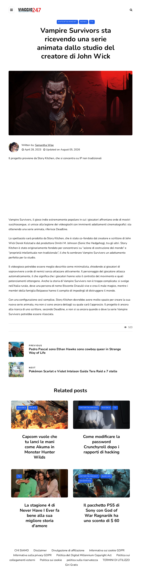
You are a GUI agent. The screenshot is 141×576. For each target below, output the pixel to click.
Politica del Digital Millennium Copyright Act (84, 555)
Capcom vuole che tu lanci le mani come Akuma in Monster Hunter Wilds (39, 447)
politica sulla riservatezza (82, 560)
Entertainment (67, 22)
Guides (22, 407)
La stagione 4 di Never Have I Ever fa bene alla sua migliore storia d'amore (39, 515)
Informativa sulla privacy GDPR (32, 555)
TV (91, 22)
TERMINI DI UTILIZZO (116, 560)
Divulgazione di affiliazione (68, 550)
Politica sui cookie (51, 560)
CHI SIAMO (21, 550)
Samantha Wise (44, 145)
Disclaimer (40, 550)
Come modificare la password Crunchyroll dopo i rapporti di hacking (101, 444)
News (83, 22)
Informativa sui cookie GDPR (106, 550)
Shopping (85, 481)
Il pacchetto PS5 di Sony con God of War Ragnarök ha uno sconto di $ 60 (101, 512)
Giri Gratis (71, 565)
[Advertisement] (70, 189)
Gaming (106, 476)
